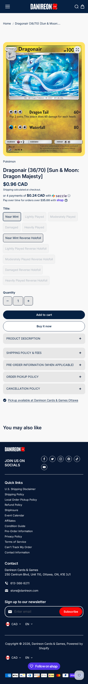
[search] (76, 6)
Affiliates (10, 520)
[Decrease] (7, 300)
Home (7, 23)
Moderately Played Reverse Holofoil (29, 259)
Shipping (8, 189)
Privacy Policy (13, 536)
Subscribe (71, 611)
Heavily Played (34, 227)
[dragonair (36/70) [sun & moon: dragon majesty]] (77, 49)
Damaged (11, 227)
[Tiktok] (77, 459)
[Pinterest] (69, 459)
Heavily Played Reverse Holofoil (26, 280)
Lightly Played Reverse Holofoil (25, 248)
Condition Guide (15, 526)
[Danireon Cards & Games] (44, 6)
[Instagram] (61, 459)
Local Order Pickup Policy (21, 499)
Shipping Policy (14, 494)
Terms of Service (15, 541)
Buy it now (44, 326)
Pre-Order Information (19, 531)
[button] (44, 196)
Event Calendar (14, 515)
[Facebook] (44, 459)
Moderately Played (63, 216)
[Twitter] (52, 459)
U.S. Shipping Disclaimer (20, 489)
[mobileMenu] (7, 6)
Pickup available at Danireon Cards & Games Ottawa (43, 400)
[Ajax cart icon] (82, 6)
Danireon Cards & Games (48, 643)
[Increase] (28, 300)
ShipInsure (11, 510)
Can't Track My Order (18, 547)
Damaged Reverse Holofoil (23, 269)
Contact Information (17, 552)
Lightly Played (34, 216)
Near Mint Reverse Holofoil (23, 238)
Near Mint (12, 216)
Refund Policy (13, 504)
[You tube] (44, 467)
